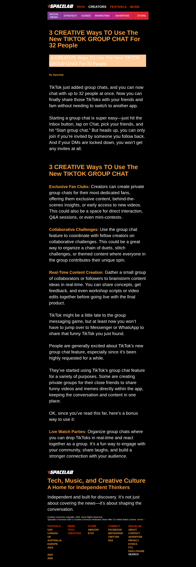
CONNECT (114, 526)
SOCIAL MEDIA (54, 15)
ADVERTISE (122, 15)
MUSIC (134, 6)
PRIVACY (133, 540)
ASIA (50, 547)
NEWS (71, 526)
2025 (50, 554)
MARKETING (102, 15)
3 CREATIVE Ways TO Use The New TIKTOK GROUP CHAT (93, 170)
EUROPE (52, 544)
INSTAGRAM (115, 533)
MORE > (140, 520)
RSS (110, 540)
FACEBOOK (115, 529)
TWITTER (113, 536)
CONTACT (134, 533)
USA (50, 529)
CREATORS (97, 7)
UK (49, 536)
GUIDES (86, 15)
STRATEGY (70, 15)
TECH (80, 6)
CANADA (52, 533)
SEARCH (133, 554)
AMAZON (93, 529)
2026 (50, 558)
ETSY (91, 533)
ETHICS (132, 544)
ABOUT (132, 529)
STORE (141, 15)
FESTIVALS (118, 6)
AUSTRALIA (54, 540)
